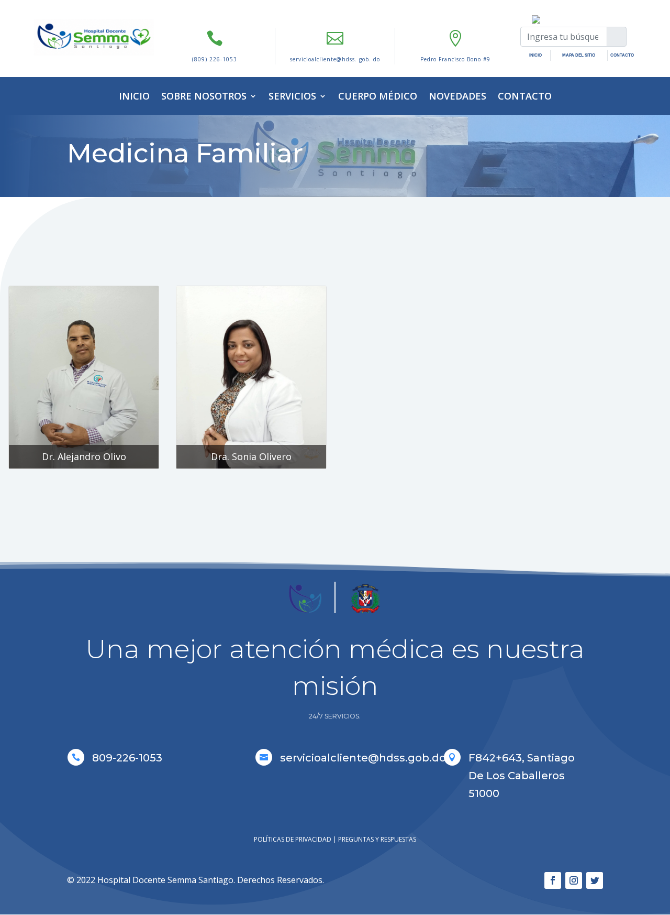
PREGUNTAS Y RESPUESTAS (377, 839)
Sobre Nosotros (204, 96)
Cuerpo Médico (377, 96)
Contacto (525, 96)
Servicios (292, 96)
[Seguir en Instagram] (573, 880)
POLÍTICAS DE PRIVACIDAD (292, 839)
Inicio (134, 96)
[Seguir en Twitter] (594, 880)
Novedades (457, 96)
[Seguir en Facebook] (552, 880)
